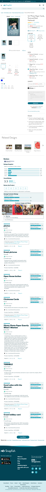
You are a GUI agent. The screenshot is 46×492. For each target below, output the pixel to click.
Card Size (30, 33)
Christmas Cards (41, 440)
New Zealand (23, 484)
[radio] (2, 80)
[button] (1, 5)
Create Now (35, 103)
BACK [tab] (12, 16)
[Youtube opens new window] (33, 471)
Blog (18, 461)
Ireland (16, 483)
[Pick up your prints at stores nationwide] (33, 459)
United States (34, 483)
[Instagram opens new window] (37, 468)
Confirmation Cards (26, 440)
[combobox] (23, 8)
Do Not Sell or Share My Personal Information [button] (29, 488)
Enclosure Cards (33, 440)
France (11, 483)
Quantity (30, 81)
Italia (20, 483)
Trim (2, 83)
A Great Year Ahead (9, 150)
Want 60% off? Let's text (23, 468)
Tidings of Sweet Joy (37, 150)
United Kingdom (26, 483)
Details (38, 27)
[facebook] (33, 468)
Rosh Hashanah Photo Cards (18, 12)
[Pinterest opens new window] (40, 468)
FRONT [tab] (8, 16)
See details (39, 107)
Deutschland (6, 483)
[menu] (24, 50)
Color (2, 78)
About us (19, 456)
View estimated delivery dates (34, 111)
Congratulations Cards (16, 440)
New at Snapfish (22, 459)
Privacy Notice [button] (17, 486)
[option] (4, 43)
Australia (40, 483)
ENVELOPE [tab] (17, 16)
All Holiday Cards (7, 12)
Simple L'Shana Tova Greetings (27, 151)
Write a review (32, 24)
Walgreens (32, 73)
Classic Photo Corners (18, 150)
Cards (2, 12)
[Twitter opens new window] (37, 471)
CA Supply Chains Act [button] (35, 486)
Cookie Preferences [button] (26, 486)
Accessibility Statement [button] (13, 488)
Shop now (32, 1)
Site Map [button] (7, 486)
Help (18, 463)
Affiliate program (22, 465)
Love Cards (9, 440)
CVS (35, 73)
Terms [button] (11, 486)
